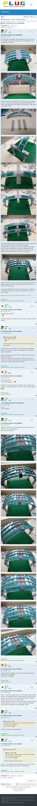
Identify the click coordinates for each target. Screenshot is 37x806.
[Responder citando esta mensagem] (32, 31)
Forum (5, 11)
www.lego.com (21, 802)
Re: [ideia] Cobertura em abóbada (11, 309)
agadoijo (6, 304)
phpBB (14, 787)
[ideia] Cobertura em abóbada (12, 23)
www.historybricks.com (6, 394)
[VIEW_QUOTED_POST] (15, 337)
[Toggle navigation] (31, 4)
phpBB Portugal (21, 788)
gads (6, 371)
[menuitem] (3, 17)
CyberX (6, 29)
